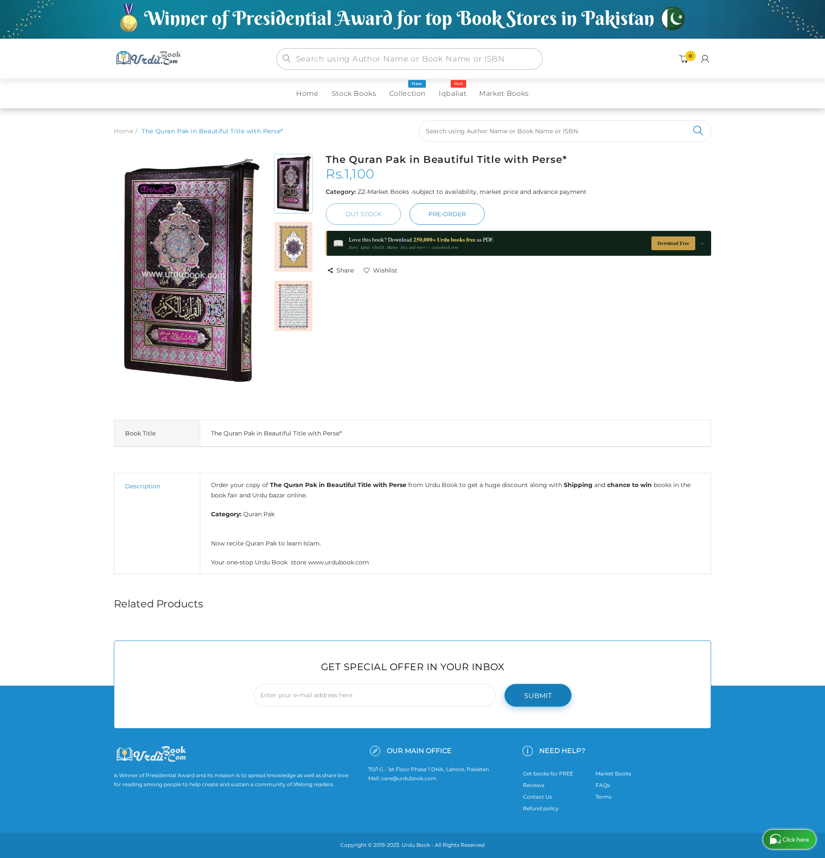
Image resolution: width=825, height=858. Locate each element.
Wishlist (385, 270)
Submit (538, 696)
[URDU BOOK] (149, 58)
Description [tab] (142, 486)
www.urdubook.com (338, 562)
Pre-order (447, 214)
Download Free (673, 243)
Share (345, 270)
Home (123, 131)
